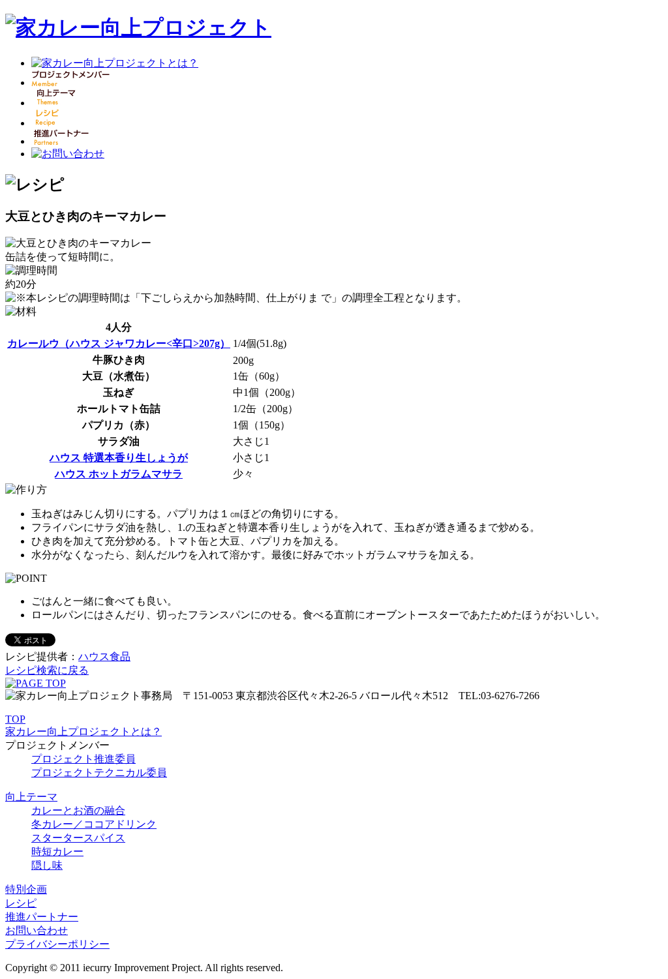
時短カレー (57, 851)
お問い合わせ (36, 930)
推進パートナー (41, 916)
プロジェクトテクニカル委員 (99, 772)
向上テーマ (31, 796)
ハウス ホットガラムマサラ (119, 473)
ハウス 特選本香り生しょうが (119, 457)
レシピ (21, 903)
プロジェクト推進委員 (83, 758)
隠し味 (47, 865)
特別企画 (26, 889)
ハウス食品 (104, 656)
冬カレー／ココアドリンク (94, 824)
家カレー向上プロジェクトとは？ (83, 731)
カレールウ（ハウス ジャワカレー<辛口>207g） (118, 343)
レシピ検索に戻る (47, 670)
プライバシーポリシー (57, 944)
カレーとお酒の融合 (78, 810)
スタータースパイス (78, 837)
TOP (15, 719)
